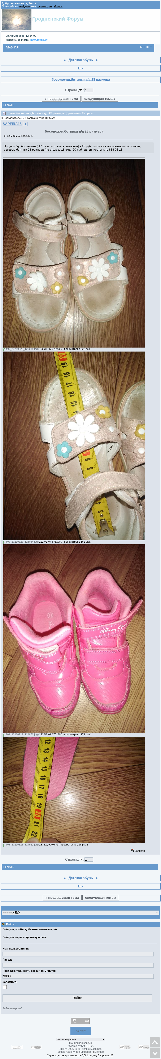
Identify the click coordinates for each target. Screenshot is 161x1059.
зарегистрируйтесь (49, 6)
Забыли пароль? (12, 1008)
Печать (8, 105)
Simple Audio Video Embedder (74, 1051)
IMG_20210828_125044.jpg (21, 541)
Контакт (81, 1031)
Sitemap (99, 1051)
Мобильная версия (80, 1043)
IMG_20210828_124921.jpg (21, 844)
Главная (12, 47)
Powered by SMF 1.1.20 (80, 1046)
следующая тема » (99, 98)
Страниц (72, 90)
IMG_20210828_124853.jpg (21, 734)
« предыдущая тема (61, 98)
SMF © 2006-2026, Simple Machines (80, 1048)
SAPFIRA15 (12, 124)
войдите (24, 6)
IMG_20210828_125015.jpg (21, 349)
